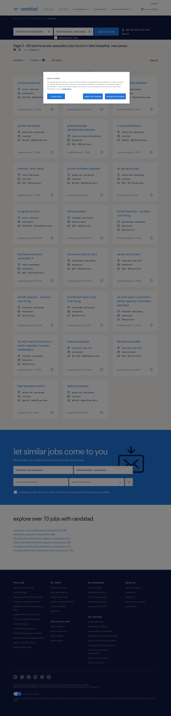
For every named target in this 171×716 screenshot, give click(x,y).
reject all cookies (92, 96)
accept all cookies (115, 96)
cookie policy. (67, 89)
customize (56, 96)
